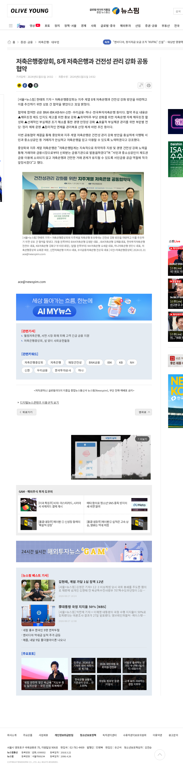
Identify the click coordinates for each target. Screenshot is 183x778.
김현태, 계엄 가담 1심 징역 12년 (81, 582)
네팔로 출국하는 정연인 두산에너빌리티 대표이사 (135, 666)
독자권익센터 (110, 735)
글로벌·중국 (108, 25)
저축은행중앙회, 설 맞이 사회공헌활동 (47, 341)
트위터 (30, 85)
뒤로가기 (28, 412)
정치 (57, 25)
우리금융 (42, 370)
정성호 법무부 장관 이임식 (109, 682)
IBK (109, 362)
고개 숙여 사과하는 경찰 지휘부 (135, 682)
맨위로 (142, 412)
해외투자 (125, 25)
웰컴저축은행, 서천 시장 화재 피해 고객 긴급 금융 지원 (56, 336)
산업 (138, 25)
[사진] (38, 590)
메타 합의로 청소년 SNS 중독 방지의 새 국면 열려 (107, 504)
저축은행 (55, 362)
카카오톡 (19, 85)
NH (132, 362)
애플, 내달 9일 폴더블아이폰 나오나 (44, 640)
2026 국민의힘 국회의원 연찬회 (109, 665)
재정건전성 (75, 362)
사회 (93, 25)
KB (121, 362)
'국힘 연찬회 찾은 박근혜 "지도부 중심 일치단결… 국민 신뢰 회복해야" (44, 684)
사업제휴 (43, 735)
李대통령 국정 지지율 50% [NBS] (82, 607)
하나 (80, 370)
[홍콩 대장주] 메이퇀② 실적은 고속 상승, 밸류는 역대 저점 (107, 523)
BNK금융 (94, 362)
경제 (83, 25)
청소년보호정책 (88, 735)
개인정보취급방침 (64, 735)
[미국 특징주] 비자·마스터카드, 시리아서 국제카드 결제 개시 (59, 504)
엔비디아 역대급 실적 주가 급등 (42, 635)
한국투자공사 (63, 370)
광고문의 (173, 735)
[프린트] (148, 85)
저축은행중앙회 (33, 362)
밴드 (36, 85)
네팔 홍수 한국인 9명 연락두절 (41, 630)
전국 (177, 25)
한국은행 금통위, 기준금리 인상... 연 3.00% (83, 683)
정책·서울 (70, 25)
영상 (32, 25)
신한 (27, 370)
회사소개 (11, 735)
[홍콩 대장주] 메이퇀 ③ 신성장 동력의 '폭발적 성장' (59, 523)
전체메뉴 (10, 25)
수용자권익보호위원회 (134, 735)
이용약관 (157, 735)
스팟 (174, 241)
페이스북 (25, 85)
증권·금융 (151, 25)
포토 (47, 25)
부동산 (166, 25)
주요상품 (27, 735)
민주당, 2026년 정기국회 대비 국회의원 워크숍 (83, 666)
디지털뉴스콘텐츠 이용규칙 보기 (39, 402)
